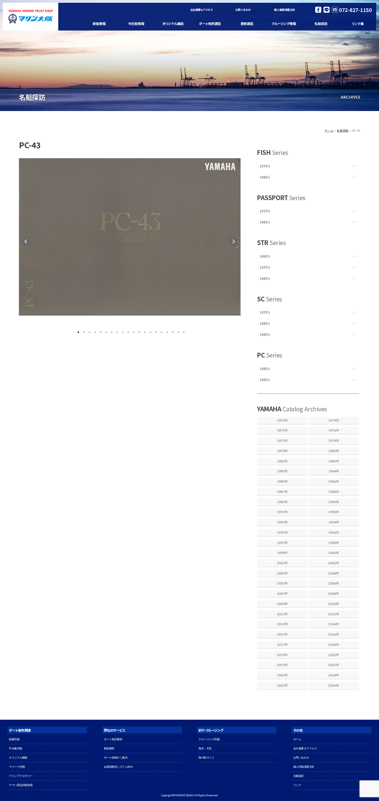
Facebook (318, 10)
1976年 (333, 430)
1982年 (333, 461)
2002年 (333, 563)
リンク (297, 785)
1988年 (333, 492)
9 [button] (121, 330)
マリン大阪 (30, 17)
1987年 (282, 492)
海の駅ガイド (206, 757)
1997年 (282, 543)
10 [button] (127, 330)
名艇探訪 (320, 23)
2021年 (282, 665)
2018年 (333, 645)
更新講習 (247, 23)
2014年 (333, 624)
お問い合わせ (243, 10)
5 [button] (99, 330)
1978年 (333, 441)
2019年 (282, 655)
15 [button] (154, 330)
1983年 (282, 471)
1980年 (333, 451)
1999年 (282, 553)
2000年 (333, 553)
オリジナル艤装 (173, 23)
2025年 (282, 685)
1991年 (282, 512)
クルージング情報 (284, 23)
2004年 (333, 573)
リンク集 (357, 23)
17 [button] (166, 330)
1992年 (333, 512)
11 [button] (132, 330)
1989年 (282, 502)
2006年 (333, 583)
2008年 (333, 593)
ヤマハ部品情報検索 (21, 785)
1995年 (282, 532)
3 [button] (88, 330)
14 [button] (149, 330)
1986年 (333, 481)
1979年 (282, 451)
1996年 (333, 532)
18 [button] (171, 330)
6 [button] (104, 330)
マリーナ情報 (17, 766)
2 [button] (82, 330)
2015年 (282, 634)
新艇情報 (99, 23)
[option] (130, 237)
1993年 (282, 522)
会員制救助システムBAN (118, 766)
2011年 (282, 614)
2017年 (282, 645)
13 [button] (143, 330)
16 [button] (160, 330)
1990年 (333, 502)
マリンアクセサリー (21, 775)
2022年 (333, 665)
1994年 (333, 522)
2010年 (333, 604)
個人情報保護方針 (284, 10)
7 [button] (110, 330)
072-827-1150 (355, 9)
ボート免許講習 (210, 23)
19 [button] (177, 330)
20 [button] (182, 330)
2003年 (282, 573)
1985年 (282, 481)
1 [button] (77, 330)
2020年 (333, 655)
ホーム (329, 130)
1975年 (282, 430)
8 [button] (116, 330)
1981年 (282, 461)
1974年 (333, 420)
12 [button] (138, 330)
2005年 (282, 583)
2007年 (282, 593)
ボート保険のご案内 (116, 757)
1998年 (333, 543)
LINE (326, 10)
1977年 (282, 441)
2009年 (282, 604)
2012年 (333, 614)
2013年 (282, 624)
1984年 (333, 471)
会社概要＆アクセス (201, 10)
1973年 (282, 420)
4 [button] (93, 330)
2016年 (333, 634)
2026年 (333, 685)
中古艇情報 (136, 23)
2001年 (282, 563)
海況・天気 (205, 748)
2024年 (333, 675)
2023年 (282, 675)
